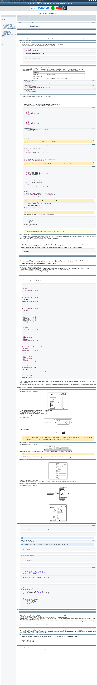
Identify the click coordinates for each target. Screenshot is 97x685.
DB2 (41, 3)
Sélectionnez (93, 48)
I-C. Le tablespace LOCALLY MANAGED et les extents (9, 26)
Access (31, 3)
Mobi (37, 26)
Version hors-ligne (37, 25)
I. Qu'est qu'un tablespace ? (6, 19)
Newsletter (31, 0)
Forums (13, 0)
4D (28, 3)
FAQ (21, 0)
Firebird (44, 3)
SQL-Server (68, 3)
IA (17, 2)
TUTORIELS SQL (52, 4)
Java (25, 2)
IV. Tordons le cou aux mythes (6, 39)
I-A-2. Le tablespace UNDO (7, 23)
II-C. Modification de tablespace (7, 33)
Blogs (24, 0)
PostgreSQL (58, 3)
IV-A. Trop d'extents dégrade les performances (8, 40)
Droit (43, 0)
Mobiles (44, 2)
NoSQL (54, 3)
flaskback (66, 78)
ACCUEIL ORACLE (29, 4)
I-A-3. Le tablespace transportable (8, 24)
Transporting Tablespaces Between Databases (66, 230)
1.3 (46, 427)
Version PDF (32, 25)
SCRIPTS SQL (57, 4)
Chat (27, 0)
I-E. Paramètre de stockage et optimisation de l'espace (9, 28)
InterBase (48, 3)
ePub (31, 26)
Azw (34, 26)
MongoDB (72, 3)
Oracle (61, 3)
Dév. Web (28, 2)
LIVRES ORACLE (62, 4)
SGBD (38, 2)
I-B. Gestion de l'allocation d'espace (7, 25)
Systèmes (47, 2)
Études (39, 0)
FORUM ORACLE (35, 4)
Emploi (36, 0)
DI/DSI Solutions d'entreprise (9, 2)
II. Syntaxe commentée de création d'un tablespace (9, 29)
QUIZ (65, 4)
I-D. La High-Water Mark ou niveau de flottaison (8, 27)
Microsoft (22, 2)
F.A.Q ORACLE (41, 4)
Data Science (38, 3)
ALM (19, 2)
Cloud (15, 2)
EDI (30, 2)
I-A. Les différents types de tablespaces (8, 20)
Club (46, 0)
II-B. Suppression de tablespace (7, 32)
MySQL (51, 3)
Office (41, 2)
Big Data (34, 3)
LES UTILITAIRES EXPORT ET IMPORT (59, 231)
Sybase (64, 3)
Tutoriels (18, 0)
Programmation (34, 2)
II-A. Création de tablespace (6, 31)
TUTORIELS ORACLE (46, 4)
